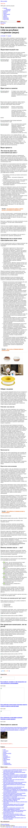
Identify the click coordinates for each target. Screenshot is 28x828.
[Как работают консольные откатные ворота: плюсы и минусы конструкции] (12, 701)
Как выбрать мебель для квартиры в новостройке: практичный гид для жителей (14, 796)
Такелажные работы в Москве (10, 800)
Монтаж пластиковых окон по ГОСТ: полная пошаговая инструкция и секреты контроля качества (13, 805)
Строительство (6, 10)
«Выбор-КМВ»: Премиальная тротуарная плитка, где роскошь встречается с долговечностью (14, 811)
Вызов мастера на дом (8, 812)
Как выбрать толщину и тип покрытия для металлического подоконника (13, 682)
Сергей (9, 35)
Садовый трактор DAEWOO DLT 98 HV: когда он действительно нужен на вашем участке (15, 770)
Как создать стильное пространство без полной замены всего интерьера (14, 773)
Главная (5, 8)
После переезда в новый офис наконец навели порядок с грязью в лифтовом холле (14, 798)
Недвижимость (6, 757)
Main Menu (3, 22)
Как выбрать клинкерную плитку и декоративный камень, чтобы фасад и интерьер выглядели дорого (15, 775)
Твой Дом (3, 3)
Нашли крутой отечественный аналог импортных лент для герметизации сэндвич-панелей (14, 782)
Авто (4, 749)
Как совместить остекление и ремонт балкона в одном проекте (11, 718)
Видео (4, 754)
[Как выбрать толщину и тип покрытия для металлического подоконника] (8, 679)
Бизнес (4, 752)
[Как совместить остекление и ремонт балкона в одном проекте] (6, 714)
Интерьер (5, 11)
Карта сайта (6, 19)
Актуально (5, 750)
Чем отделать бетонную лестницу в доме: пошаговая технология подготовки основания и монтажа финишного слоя (14, 815)
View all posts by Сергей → (7, 743)
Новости (5, 16)
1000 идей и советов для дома (19, 826)
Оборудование (6, 14)
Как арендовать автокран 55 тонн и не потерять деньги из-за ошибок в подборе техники (14, 793)
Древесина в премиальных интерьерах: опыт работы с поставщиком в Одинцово (13, 808)
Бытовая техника (7, 753)
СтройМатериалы (7, 764)
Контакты (8, 9)
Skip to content (4, 1)
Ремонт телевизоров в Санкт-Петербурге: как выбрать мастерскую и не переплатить (13, 787)
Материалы (6, 17)
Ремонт (5, 13)
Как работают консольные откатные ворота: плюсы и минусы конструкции (14, 705)
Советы (5, 15)
